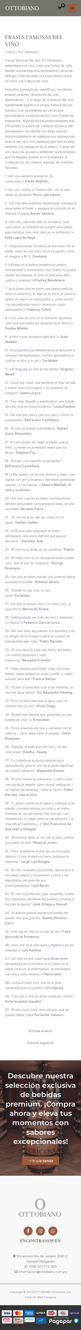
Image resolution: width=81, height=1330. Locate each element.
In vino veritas (20, 189)
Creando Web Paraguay (40, 1297)
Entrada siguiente (40, 1043)
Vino (14, 336)
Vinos (11, 52)
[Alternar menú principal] (72, 8)
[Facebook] (28, 1231)
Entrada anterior (40, 1031)
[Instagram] (40, 1231)
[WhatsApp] (52, 1231)
